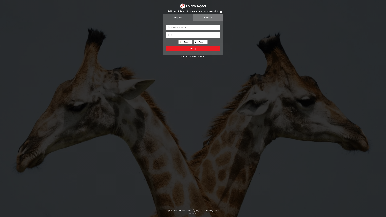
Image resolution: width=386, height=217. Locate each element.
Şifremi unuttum (186, 56)
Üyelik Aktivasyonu (198, 56)
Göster (216, 35)
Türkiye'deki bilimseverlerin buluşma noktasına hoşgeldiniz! (193, 11)
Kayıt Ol (208, 17)
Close (221, 12)
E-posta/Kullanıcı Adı (169, 27)
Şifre (169, 35)
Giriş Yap (178, 17)
